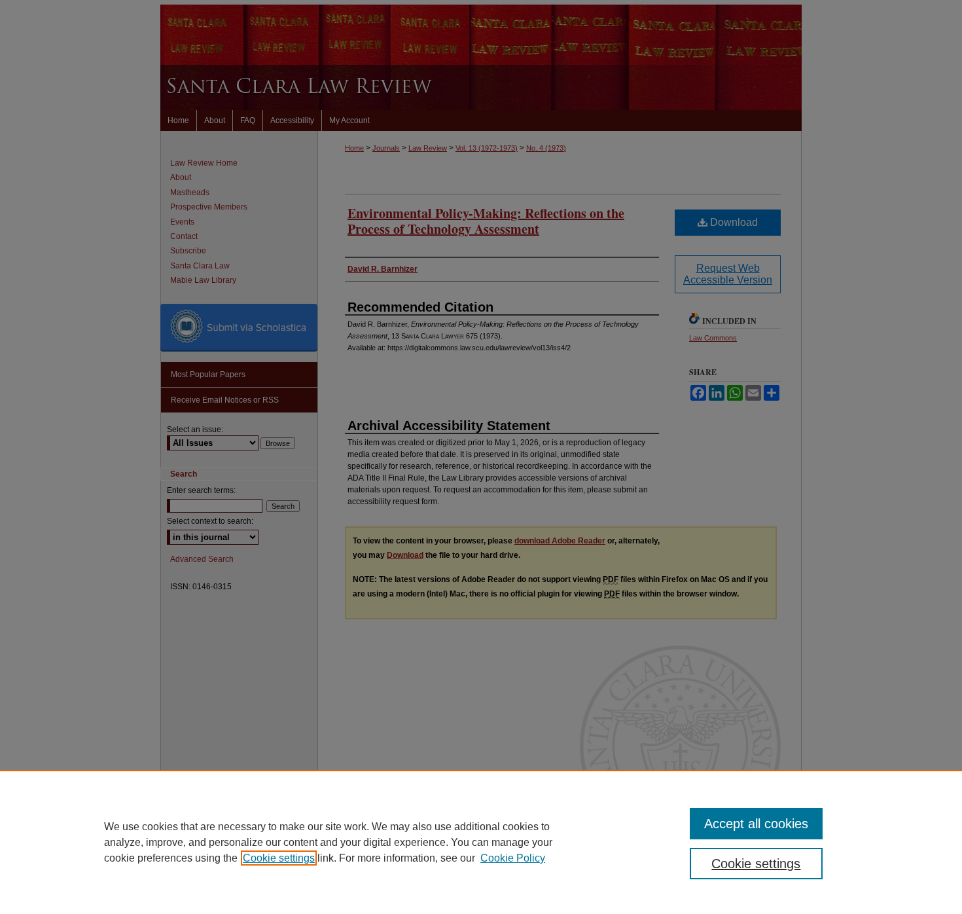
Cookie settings (279, 858)
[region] (481, 842)
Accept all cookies (756, 823)
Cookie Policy (512, 858)
